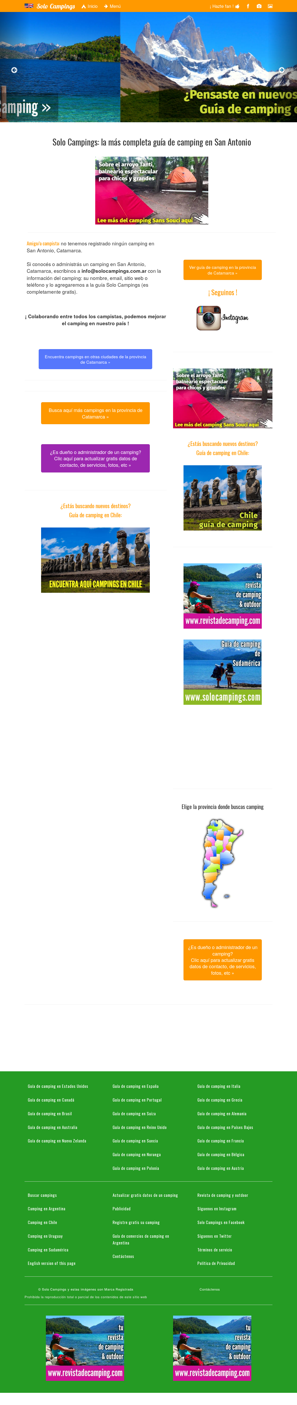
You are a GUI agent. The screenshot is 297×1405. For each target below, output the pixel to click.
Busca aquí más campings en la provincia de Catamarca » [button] (95, 413)
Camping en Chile (42, 1222)
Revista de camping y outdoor (222, 1195)
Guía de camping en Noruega (137, 1154)
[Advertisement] (95, 634)
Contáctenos (123, 1256)
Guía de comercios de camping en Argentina (141, 1239)
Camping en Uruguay (45, 1236)
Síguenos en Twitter (214, 1236)
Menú (114, 6)
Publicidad (122, 1208)
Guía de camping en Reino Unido (140, 1127)
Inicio (92, 6)
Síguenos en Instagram (217, 1208)
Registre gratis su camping (136, 1222)
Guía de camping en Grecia (219, 1100)
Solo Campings (56, 6)
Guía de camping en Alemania (222, 1113)
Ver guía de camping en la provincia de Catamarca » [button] (222, 269)
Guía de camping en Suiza (134, 1113)
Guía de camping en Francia (220, 1140)
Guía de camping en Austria (220, 1168)
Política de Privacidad (216, 1263)
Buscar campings (42, 1195)
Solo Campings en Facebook (221, 1222)
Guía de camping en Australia (52, 1127)
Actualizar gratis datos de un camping (145, 1195)
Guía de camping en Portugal (137, 1100)
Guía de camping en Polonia (136, 1168)
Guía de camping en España (136, 1086)
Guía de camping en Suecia (135, 1140)
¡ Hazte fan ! (222, 6)
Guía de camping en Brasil (50, 1113)
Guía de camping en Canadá (51, 1100)
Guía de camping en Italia (218, 1086)
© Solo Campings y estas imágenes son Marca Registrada (85, 1289)
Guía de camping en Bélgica (220, 1154)
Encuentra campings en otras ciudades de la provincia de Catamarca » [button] (95, 359)
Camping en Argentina (46, 1208)
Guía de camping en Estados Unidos (58, 1086)
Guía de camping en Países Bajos (225, 1127)
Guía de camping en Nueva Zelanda (57, 1140)
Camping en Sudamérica (48, 1249)
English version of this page (52, 1263)
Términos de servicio (214, 1249)
